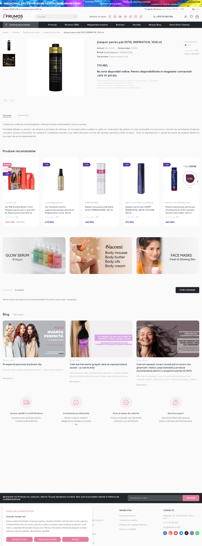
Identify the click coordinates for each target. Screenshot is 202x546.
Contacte (168, 510)
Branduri (120, 25)
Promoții (52, 25)
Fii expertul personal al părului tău (22, 364)
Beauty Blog (155, 25)
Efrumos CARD (72, 25)
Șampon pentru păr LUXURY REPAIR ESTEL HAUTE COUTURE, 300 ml (140, 210)
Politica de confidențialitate (20, 511)
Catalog (15, 32)
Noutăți (137, 25)
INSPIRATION (126, 52)
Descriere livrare (127, 515)
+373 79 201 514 (170, 522)
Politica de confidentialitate (133, 525)
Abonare (191, 498)
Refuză (75, 539)
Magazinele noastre (97, 25)
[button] (6, 100)
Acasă (5, 32)
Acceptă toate (19, 539)
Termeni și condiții (128, 520)
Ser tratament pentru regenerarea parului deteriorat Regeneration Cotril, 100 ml (59, 210)
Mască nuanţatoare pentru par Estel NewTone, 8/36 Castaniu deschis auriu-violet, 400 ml (180, 210)
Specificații (23, 115)
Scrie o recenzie (192, 53)
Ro (193, 9)
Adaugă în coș (21, 221)
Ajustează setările (47, 539)
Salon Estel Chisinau (179, 25)
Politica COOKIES (127, 529)
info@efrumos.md (171, 527)
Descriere (7, 115)
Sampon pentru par (51, 32)
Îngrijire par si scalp (31, 32)
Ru (198, 9)
